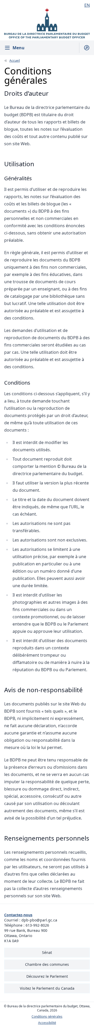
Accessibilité (47, 1023)
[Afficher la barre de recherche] (84, 48)
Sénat (47, 952)
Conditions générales (47, 1017)
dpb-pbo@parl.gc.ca (39, 920)
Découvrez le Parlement (47, 976)
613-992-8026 (37, 925)
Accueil (14, 60)
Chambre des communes (47, 964)
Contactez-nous (18, 914)
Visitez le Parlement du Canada (47, 988)
